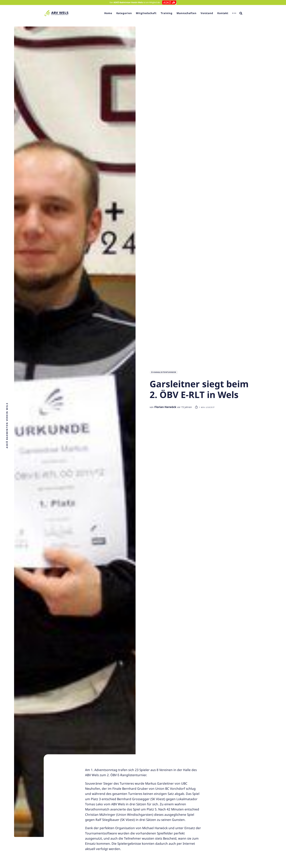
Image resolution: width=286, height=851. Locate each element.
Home (108, 13)
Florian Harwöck (165, 407)
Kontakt (222, 13)
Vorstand (207, 13)
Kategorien (124, 13)
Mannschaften (186, 13)
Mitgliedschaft (146, 13)
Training (166, 13)
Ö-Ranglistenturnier (163, 372)
